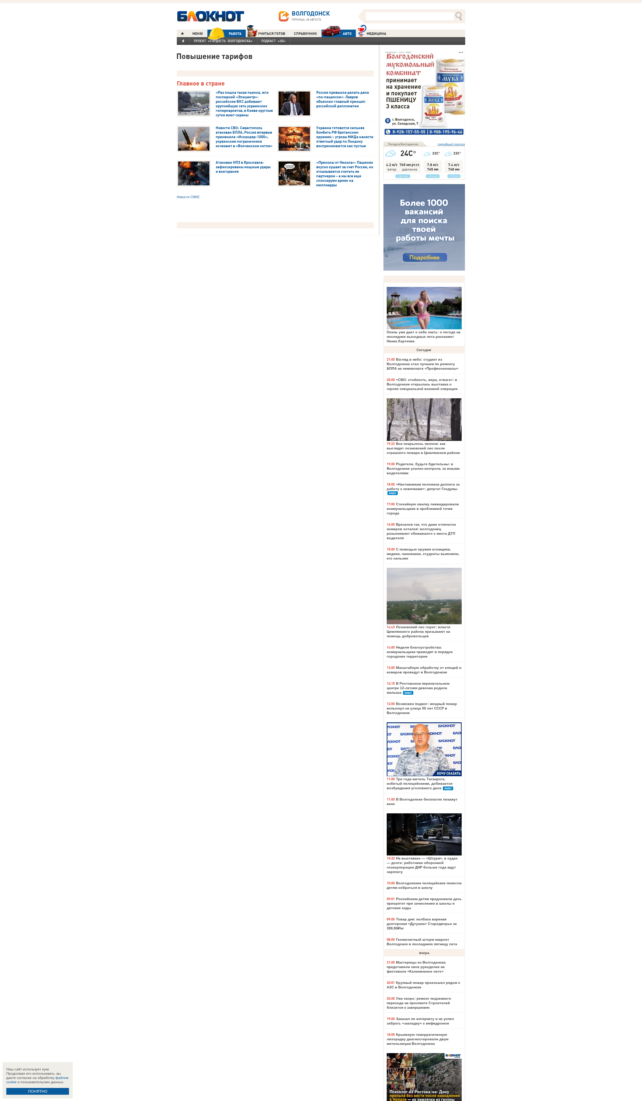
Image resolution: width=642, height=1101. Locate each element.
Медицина (376, 33)
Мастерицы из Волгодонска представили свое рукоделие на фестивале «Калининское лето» (416, 966)
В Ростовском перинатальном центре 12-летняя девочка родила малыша (418, 687)
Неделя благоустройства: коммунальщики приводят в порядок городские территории (420, 651)
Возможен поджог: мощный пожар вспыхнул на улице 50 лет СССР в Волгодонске (422, 708)
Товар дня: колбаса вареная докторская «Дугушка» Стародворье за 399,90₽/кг (422, 923)
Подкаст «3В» (273, 41)
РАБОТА (235, 33)
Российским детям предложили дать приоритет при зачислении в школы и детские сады (424, 903)
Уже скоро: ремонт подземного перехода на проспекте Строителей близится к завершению (419, 1002)
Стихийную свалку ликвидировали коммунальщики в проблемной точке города (423, 508)
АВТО (347, 33)
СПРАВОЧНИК (305, 33)
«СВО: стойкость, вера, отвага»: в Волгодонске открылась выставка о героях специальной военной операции (422, 384)
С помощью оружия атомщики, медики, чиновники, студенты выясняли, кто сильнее (423, 553)
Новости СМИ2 (188, 197)
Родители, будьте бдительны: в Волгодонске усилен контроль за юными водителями (423, 468)
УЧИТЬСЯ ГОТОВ (271, 33)
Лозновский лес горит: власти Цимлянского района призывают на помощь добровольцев (418, 631)
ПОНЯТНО (37, 1091)
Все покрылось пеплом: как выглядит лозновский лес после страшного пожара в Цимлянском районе (423, 448)
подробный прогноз (451, 144)
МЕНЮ (197, 33)
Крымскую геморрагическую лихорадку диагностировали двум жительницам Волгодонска (417, 1039)
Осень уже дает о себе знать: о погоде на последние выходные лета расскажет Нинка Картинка (423, 336)
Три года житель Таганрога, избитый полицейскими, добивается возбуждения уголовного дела (419, 783)
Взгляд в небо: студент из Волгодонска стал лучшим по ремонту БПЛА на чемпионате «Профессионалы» (422, 363)
